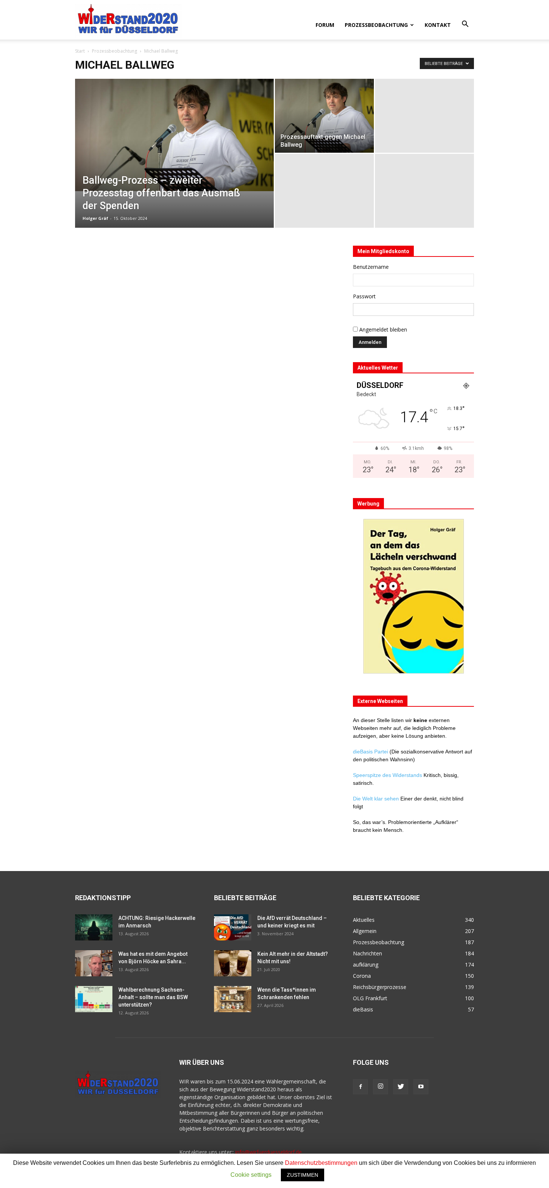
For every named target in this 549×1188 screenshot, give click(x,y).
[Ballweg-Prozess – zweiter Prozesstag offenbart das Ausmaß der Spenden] (174, 135)
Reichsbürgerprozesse (379, 986)
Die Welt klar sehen (376, 799)
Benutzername (371, 266)
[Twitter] (400, 1086)
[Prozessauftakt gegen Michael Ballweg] (324, 116)
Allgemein (364, 930)
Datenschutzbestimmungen (321, 1163)
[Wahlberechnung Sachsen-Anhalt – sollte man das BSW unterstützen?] (93, 999)
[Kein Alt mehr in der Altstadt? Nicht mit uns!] (232, 963)
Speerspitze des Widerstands (387, 775)
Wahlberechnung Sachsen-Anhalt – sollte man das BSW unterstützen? (153, 997)
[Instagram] (380, 1086)
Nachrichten (367, 953)
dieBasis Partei (371, 752)
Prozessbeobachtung (376, 24)
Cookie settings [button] (251, 1175)
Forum (325, 24)
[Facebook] (360, 1086)
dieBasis (363, 1009)
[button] (465, 24)
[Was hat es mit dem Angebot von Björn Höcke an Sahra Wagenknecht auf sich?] (93, 963)
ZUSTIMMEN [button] (302, 1175)
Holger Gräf (95, 218)
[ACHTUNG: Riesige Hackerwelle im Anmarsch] (93, 927)
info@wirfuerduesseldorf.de (268, 1152)
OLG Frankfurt (370, 998)
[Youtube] (420, 1086)
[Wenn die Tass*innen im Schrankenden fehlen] (232, 999)
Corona (362, 975)
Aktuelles (364, 919)
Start (80, 51)
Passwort (364, 296)
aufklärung (365, 964)
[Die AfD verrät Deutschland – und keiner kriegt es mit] (232, 927)
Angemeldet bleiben (382, 329)
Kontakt (438, 24)
